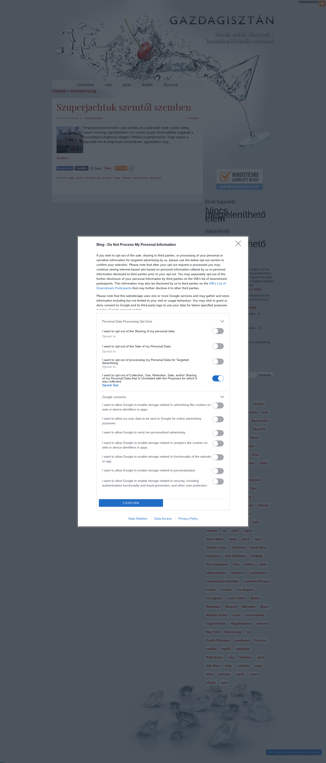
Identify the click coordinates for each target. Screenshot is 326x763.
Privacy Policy (188, 518)
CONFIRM (131, 503)
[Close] (240, 245)
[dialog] (163, 381)
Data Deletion (137, 518)
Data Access (163, 518)
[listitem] (163, 321)
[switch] (218, 331)
